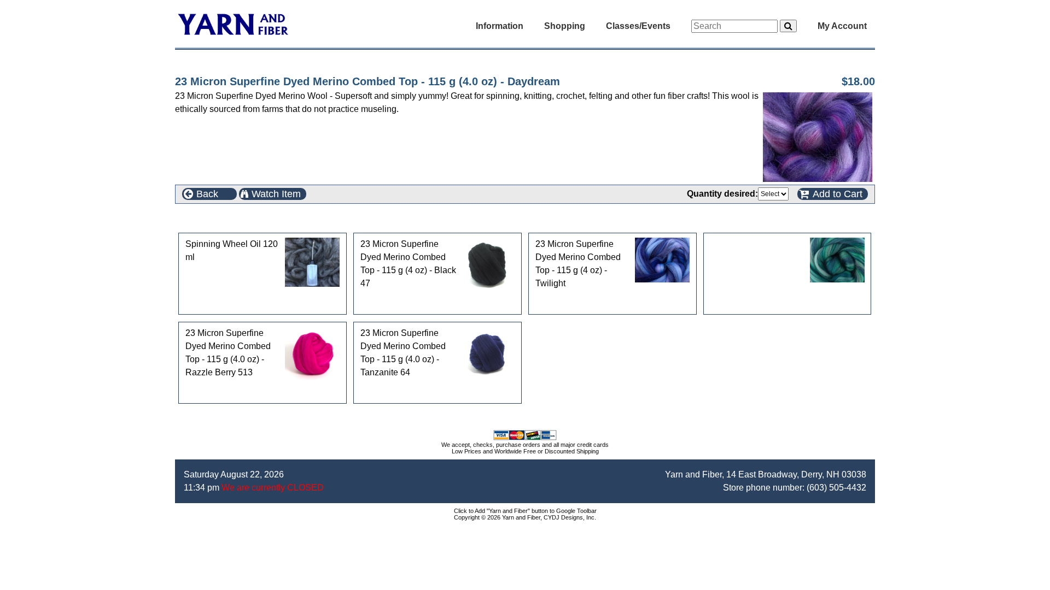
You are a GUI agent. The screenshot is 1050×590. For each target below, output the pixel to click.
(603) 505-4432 (836, 487)
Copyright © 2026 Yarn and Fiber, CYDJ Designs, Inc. (525, 517)
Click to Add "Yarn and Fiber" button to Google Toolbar (525, 511)
